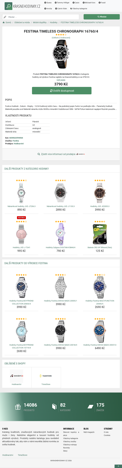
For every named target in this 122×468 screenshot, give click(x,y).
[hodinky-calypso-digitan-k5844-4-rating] (60, 221)
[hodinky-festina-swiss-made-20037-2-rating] (100, 318)
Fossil (103, 3)
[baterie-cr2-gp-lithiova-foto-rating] (100, 221)
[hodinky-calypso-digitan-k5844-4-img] (60, 234)
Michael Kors (90, 3)
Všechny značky (69, 442)
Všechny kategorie (79, 9)
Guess (49, 3)
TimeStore (22, 455)
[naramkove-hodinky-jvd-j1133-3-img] (60, 193)
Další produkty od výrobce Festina (26, 263)
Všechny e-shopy (70, 445)
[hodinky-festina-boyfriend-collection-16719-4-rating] (21, 318)
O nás (106, 432)
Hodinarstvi (19, 143)
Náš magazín (89, 432)
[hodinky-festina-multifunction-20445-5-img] (100, 287)
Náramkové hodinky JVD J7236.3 (21, 206)
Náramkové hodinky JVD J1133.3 (61, 206)
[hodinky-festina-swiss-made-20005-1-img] (60, 287)
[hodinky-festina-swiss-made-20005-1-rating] (60, 275)
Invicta (49, 9)
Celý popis (61, 80)
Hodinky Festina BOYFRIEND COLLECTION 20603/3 (21, 302)
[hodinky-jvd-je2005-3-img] (100, 193)
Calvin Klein (62, 9)
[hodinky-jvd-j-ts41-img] (21, 234)
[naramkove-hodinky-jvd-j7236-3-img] (21, 193)
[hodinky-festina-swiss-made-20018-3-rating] (60, 318)
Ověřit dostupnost (63, 90)
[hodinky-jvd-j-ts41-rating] (21, 221)
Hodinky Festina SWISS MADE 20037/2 (99, 345)
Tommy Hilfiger (63, 3)
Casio (77, 3)
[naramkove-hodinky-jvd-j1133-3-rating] (60, 180)
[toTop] (118, 466)
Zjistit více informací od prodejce (58, 154)
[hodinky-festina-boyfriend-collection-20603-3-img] (21, 287)
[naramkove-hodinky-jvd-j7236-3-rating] (21, 180)
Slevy (65, 451)
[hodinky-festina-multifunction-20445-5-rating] (100, 275)
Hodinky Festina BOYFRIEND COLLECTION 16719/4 (21, 346)
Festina (16, 141)
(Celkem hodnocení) (61, 38)
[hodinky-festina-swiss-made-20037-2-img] (100, 331)
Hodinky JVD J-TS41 (21, 247)
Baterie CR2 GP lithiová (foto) (100, 247)
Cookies (107, 435)
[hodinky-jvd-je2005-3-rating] (100, 180)
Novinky (66, 448)
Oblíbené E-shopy (14, 363)
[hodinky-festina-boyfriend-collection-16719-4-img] (21, 331)
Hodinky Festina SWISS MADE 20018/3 (60, 345)
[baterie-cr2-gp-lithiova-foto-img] (100, 234)
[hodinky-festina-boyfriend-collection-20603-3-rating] (21, 275)
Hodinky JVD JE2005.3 (99, 206)
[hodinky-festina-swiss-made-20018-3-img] (60, 331)
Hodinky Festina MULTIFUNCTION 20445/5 (100, 302)
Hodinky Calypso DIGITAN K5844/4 (60, 247)
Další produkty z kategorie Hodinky (26, 168)
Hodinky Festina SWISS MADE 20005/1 (60, 301)
